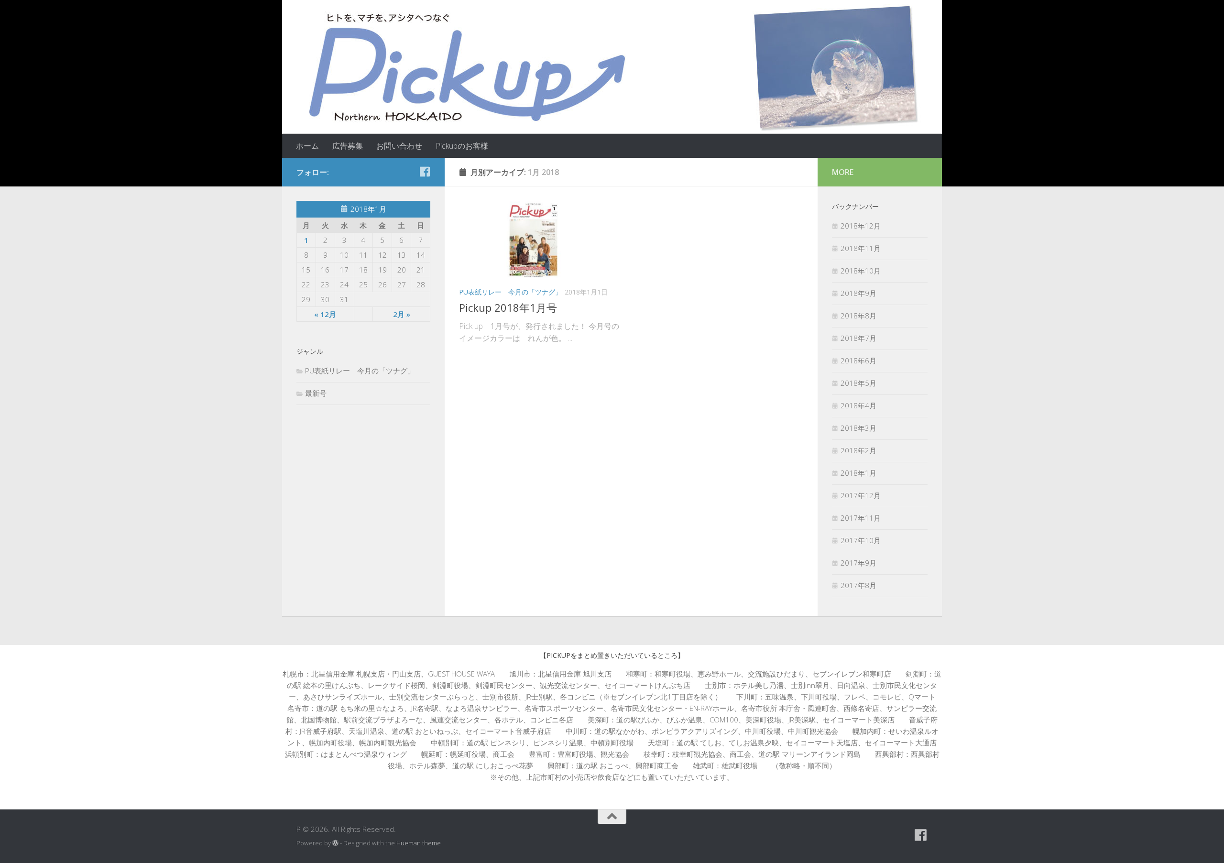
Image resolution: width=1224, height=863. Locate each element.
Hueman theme (418, 843)
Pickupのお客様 (462, 146)
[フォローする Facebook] (424, 171)
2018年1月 (858, 473)
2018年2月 (858, 450)
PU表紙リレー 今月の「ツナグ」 (510, 291)
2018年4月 (858, 405)
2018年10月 (861, 270)
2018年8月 (858, 315)
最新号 (316, 393)
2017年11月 (861, 518)
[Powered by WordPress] (335, 843)
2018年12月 (861, 225)
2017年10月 (861, 540)
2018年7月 (858, 338)
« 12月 (325, 314)
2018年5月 (858, 383)
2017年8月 (858, 585)
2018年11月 (861, 248)
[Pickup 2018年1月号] (541, 240)
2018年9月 (858, 293)
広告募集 (347, 146)
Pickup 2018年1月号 (508, 307)
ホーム (307, 146)
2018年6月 (858, 360)
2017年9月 (858, 563)
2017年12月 (861, 495)
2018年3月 (858, 428)
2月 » (401, 314)
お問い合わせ (399, 146)
